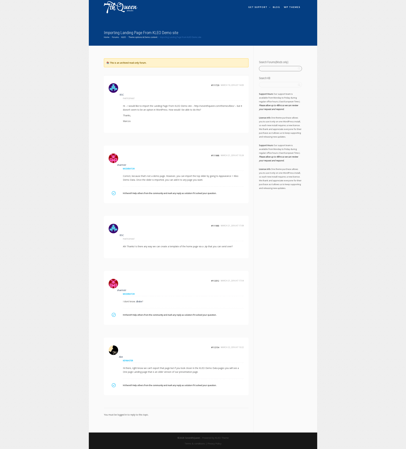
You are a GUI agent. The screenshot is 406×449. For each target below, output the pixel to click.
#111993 (215, 225)
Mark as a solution (113, 193)
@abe (139, 301)
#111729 (215, 85)
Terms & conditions (195, 443)
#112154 (215, 347)
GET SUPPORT (258, 7)
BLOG (276, 7)
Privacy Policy (214, 443)
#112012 (215, 280)
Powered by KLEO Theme (215, 437)
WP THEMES (292, 7)
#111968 (215, 155)
